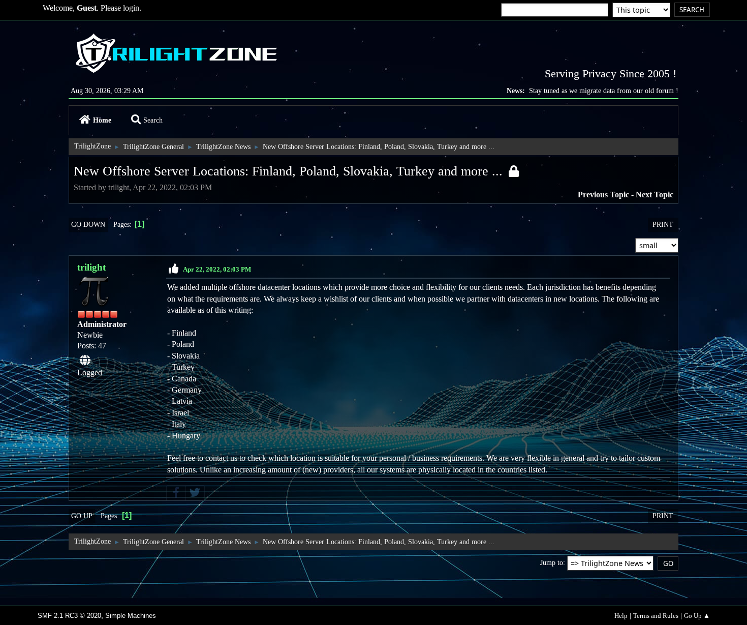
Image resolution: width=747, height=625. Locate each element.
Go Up (81, 516)
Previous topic (603, 194)
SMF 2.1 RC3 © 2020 (69, 615)
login (131, 8)
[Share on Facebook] (176, 493)
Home (102, 120)
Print (662, 224)
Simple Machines (130, 615)
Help (621, 615)
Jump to (551, 562)
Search (153, 120)
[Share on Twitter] (195, 493)
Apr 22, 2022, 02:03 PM (217, 269)
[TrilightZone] (85, 360)
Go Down (88, 224)
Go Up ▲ (697, 615)
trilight (91, 267)
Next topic (654, 194)
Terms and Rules (655, 615)
